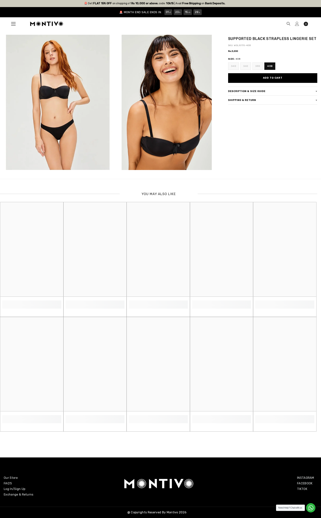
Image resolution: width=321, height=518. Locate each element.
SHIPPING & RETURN (242, 100)
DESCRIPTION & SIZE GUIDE (246, 91)
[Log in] (297, 24)
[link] (31, 302)
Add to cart (272, 77)
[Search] (288, 24)
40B (270, 66)
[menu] (13, 24)
